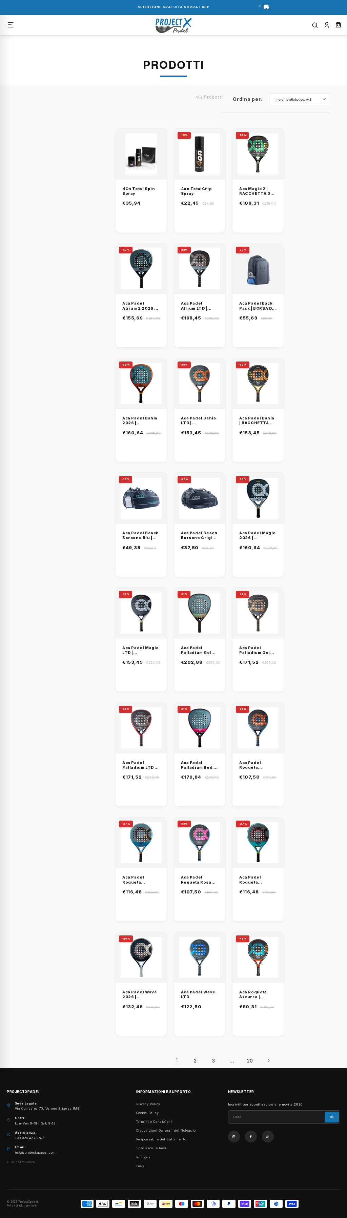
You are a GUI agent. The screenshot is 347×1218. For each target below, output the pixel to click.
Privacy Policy (148, 1104)
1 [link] (177, 1060)
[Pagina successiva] (268, 1060)
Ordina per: (247, 99)
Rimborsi (144, 1157)
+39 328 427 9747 (29, 1138)
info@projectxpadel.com (35, 1152)
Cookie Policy (147, 1113)
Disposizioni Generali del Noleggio (166, 1130)
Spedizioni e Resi (151, 1148)
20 (250, 1061)
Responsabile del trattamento (161, 1139)
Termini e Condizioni (154, 1121)
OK (332, 1117)
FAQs (140, 1166)
